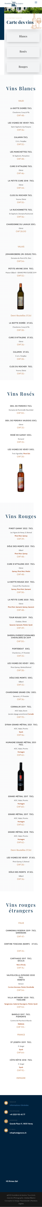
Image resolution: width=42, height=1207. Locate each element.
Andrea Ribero (29, 1198)
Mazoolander (25, 1201)
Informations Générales (19, 1105)
